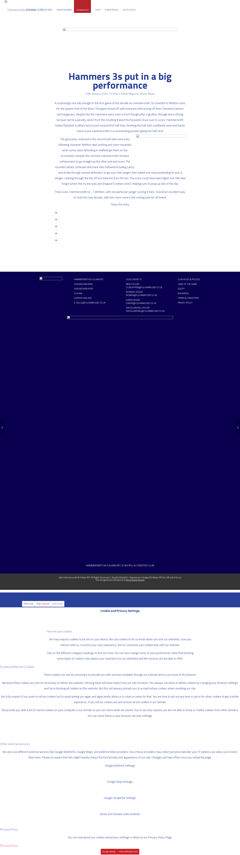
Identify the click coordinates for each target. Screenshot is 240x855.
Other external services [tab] (15, 744)
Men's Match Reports (126, 93)
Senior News (147, 93)
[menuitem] (31, 10)
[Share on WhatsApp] (60, 226)
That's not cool (42, 603)
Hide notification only (128, 851)
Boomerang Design (135, 580)
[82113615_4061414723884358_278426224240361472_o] (120, 48)
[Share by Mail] (60, 240)
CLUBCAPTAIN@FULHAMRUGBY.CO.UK (144, 287)
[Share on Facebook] (60, 212)
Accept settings (109, 851)
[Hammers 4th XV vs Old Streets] (237, 427)
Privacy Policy (9, 845)
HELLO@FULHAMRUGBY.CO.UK (90, 302)
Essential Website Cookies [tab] (17, 666)
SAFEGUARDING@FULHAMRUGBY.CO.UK (145, 311)
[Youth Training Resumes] (2, 427)
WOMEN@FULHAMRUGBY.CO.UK (141, 295)
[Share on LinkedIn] (60, 233)
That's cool (28, 603)
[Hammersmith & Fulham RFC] (24, 10)
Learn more (57, 603)
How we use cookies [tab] (59, 631)
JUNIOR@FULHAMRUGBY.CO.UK (141, 303)
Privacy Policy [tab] (9, 829)
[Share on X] (60, 219)
